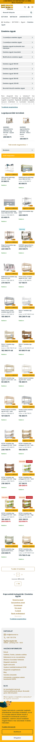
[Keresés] (25, 7)
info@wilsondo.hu (12, 634)
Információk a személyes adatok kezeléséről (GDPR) (14, 678)
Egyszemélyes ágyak (18, 602)
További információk (8, 727)
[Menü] (32, 7)
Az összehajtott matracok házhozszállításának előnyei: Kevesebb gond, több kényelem (16, 691)
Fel (19, 583)
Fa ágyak (18, 611)
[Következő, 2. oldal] (18, 574)
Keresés (31, 12)
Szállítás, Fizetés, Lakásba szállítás (15, 654)
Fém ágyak (18, 608)
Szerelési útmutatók (10, 675)
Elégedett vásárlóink (10, 662)
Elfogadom (17, 738)
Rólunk (6, 652)
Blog (5, 672)
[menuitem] (4, 16)
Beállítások (17, 732)
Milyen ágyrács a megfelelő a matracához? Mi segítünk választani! (17, 697)
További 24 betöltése (18, 569)
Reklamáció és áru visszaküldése (14, 657)
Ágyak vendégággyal (18, 613)
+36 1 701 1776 (11, 637)
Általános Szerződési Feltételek (14, 659)
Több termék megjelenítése (17, 145)
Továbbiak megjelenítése (18, 619)
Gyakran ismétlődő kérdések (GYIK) (15, 667)
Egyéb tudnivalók (9, 664)
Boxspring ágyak (18, 600)
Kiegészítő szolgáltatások (12, 670)
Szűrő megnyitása (8, 155)
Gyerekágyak (18, 605)
